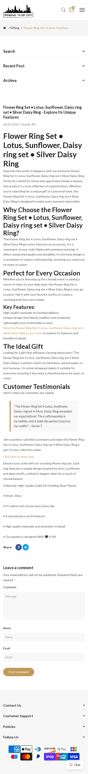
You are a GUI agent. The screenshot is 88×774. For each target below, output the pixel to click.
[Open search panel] (63, 10)
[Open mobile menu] (82, 10)
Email (6, 648)
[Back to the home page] (4, 27)
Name (7, 628)
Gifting (14, 27)
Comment (9, 587)
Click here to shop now (18, 456)
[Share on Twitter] (25, 547)
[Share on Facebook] (18, 547)
